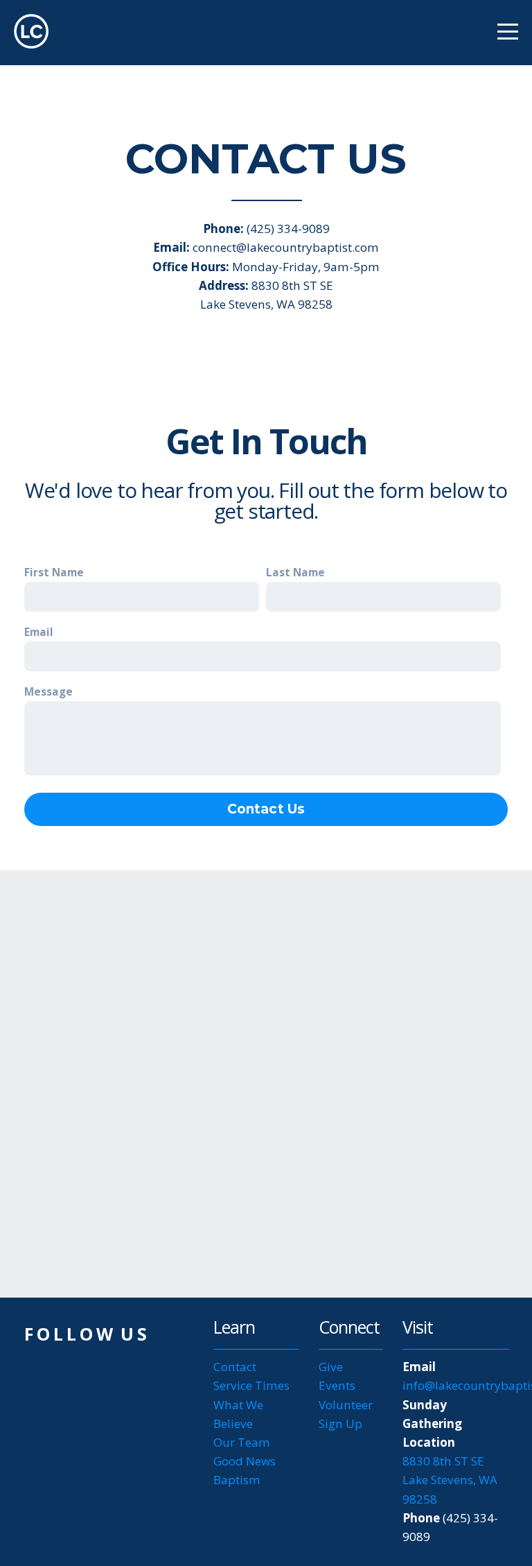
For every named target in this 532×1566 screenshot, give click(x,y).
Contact (234, 1367)
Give (331, 1367)
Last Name (295, 572)
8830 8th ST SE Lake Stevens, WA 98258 (449, 1479)
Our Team (241, 1442)
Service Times (251, 1385)
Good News (244, 1461)
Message (48, 692)
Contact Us (266, 809)
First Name (54, 572)
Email (38, 632)
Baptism (236, 1480)
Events (337, 1385)
